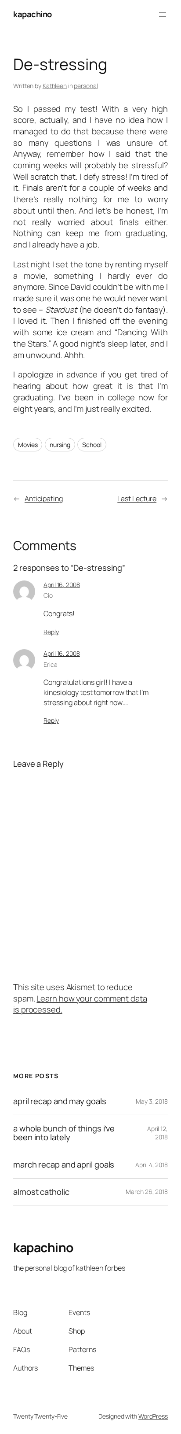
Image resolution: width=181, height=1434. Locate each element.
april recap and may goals (59, 1101)
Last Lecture (136, 498)
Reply (51, 632)
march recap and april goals (63, 1164)
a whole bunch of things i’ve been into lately (64, 1133)
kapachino (32, 14)
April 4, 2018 (151, 1165)
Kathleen (55, 85)
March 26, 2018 (147, 1191)
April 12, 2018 (157, 1133)
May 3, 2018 (152, 1101)
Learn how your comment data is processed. (80, 1004)
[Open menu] (162, 14)
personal (86, 85)
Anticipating (44, 498)
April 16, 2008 (61, 584)
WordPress (153, 1416)
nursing (60, 444)
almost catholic (41, 1192)
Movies (27, 444)
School (91, 444)
